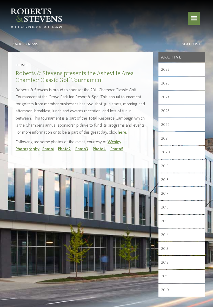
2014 (165, 235)
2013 (165, 249)
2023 (165, 111)
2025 (165, 83)
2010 (165, 290)
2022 (165, 125)
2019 (165, 166)
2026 (165, 70)
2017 (165, 194)
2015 (165, 221)
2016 (165, 207)
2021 (165, 138)
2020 (165, 152)
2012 (165, 262)
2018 (165, 180)
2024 (165, 97)
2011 (164, 276)
